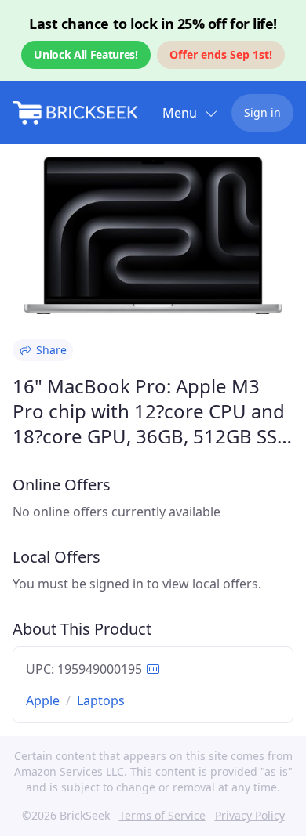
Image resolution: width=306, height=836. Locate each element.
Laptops (101, 700)
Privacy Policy (250, 815)
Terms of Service (162, 815)
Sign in (262, 112)
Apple (43, 700)
